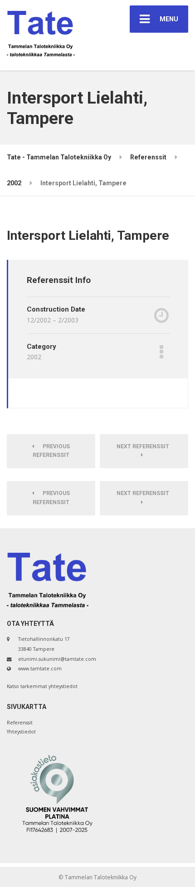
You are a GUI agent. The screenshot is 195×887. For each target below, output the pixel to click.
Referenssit (20, 722)
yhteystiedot (63, 686)
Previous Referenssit (51, 451)
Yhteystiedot (21, 731)
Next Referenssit (144, 446)
